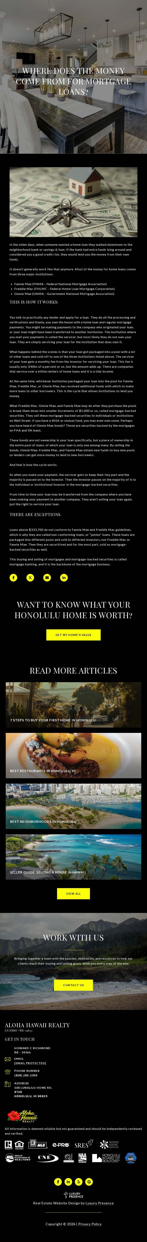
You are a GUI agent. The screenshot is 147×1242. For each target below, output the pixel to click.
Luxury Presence (100, 1203)
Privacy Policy (90, 1224)
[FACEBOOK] (58, 1182)
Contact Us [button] (73, 985)
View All (73, 893)
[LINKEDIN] (68, 1182)
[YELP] (78, 1182)
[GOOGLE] (89, 1182)
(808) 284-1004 (25, 1075)
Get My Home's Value (74, 634)
